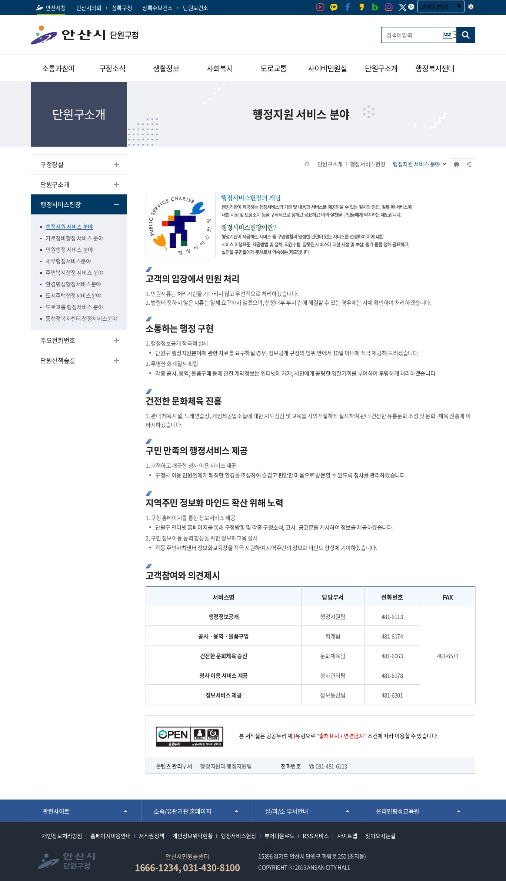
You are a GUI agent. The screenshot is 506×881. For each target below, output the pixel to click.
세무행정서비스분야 (68, 261)
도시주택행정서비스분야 (73, 295)
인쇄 (456, 164)
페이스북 (347, 7)
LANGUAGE (434, 6)
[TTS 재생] (411, 6)
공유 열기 (469, 164)
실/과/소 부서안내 (286, 811)
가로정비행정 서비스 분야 (74, 238)
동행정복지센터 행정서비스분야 (81, 318)
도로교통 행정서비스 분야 (74, 307)
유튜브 (320, 7)
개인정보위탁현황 (192, 836)
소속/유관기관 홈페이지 (182, 811)
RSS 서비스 (316, 836)
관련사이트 (56, 811)
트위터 (402, 7)
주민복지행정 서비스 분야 (74, 272)
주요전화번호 (57, 340)
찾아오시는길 (380, 836)
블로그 (375, 7)
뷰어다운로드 (279, 836)
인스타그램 (389, 7)
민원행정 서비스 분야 (69, 250)
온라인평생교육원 (397, 811)
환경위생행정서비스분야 (73, 284)
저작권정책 (151, 836)
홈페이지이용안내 (110, 836)
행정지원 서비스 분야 (69, 227)
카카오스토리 (361, 7)
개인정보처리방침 (62, 836)
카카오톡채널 (334, 7)
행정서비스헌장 (367, 164)
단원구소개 (330, 164)
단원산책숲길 (57, 360)
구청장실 (52, 164)
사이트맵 (347, 836)
